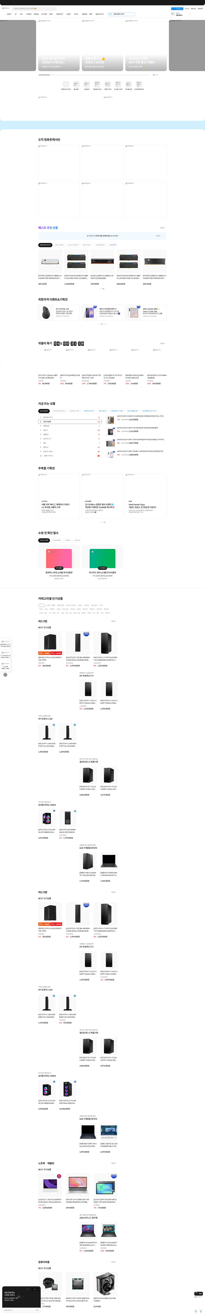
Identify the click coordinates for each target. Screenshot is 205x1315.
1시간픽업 (44, 14)
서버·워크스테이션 (71, 605)
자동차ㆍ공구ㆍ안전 (93, 613)
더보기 (162, 228)
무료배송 (36, 14)
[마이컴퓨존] (201, 15)
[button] (190, 13)
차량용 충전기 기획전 (117, 411)
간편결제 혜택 (57, 540)
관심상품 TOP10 (74, 411)
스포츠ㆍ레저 (43, 613)
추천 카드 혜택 (44, 540)
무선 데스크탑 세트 (73, 245)
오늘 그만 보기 (8, 1310)
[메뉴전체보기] (3, 14)
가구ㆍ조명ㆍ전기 (54, 613)
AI (15, 14)
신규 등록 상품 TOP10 (58, 411)
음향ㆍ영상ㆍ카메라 (79, 613)
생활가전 (92, 609)
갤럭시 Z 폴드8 (59, 245)
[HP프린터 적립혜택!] (198, 1297)
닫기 (37, 1310)
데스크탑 (41, 605)
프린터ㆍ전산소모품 (62, 609)
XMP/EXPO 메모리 (45, 245)
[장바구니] (195, 15)
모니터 (101, 605)
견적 (21, 14)
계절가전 (106, 609)
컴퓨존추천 (59, 14)
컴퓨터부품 (60, 605)
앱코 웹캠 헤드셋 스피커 (149, 411)
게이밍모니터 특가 (89, 411)
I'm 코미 (179, 8)
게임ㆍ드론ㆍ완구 (66, 613)
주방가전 (99, 609)
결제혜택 (84, 14)
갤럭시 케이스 (87, 245)
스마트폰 (86, 605)
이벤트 (51, 14)
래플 (90, 14)
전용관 (68, 14)
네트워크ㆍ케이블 (75, 609)
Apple (80, 605)
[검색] (53, 8)
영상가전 (85, 609)
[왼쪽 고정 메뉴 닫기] (5, 675)
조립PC (9, 14)
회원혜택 (67, 540)
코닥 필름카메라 (100, 245)
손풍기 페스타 (102, 411)
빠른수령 (77, 540)
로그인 (187, 9)
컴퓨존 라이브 (99, 14)
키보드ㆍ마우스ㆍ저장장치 (47, 609)
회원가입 (193, 9)
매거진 (76, 14)
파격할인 (28, 14)
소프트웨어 (94, 605)
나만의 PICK (112, 245)
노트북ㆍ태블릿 (50, 605)
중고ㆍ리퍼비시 (105, 613)
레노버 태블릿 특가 (132, 411)
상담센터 (200, 9)
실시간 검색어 (44, 411)
